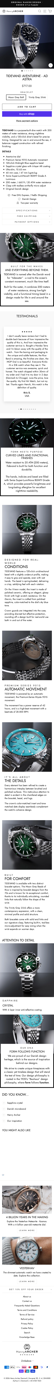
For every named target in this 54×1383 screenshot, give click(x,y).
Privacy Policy (27, 1323)
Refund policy (27, 1319)
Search (27, 1332)
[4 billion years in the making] (27, 1200)
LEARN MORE (27, 1230)
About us (27, 1296)
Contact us (27, 1301)
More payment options (27, 120)
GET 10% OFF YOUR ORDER (26, 1289)
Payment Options (27, 222)
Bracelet (27, 92)
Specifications (27, 210)
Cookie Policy (27, 1328)
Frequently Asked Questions (27, 1305)
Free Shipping (27, 216)
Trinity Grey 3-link (37, 97)
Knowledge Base (27, 1337)
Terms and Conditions (27, 1310)
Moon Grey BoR (16, 97)
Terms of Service (27, 1314)
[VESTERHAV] (27, 1251)
